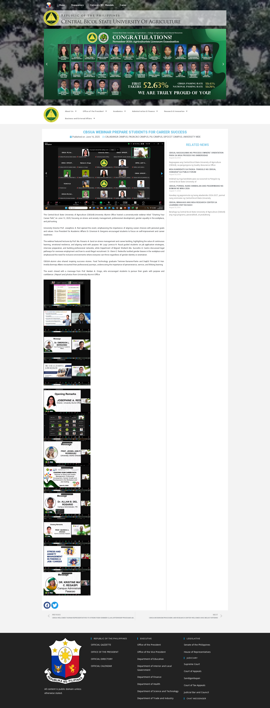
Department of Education (150, 658)
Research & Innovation (174, 111)
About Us (69, 111)
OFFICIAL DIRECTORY (101, 658)
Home (62, 5)
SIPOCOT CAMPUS (172, 137)
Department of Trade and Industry (155, 698)
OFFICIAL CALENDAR (101, 665)
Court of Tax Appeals (194, 685)
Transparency (77, 5)
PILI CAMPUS (156, 137)
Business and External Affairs (78, 118)
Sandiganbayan (192, 678)
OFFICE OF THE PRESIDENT (104, 651)
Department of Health (148, 683)
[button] (122, 101)
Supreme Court (192, 664)
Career (123, 5)
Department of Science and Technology (157, 691)
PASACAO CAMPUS (139, 137)
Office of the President (93, 111)
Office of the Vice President (151, 651)
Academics (118, 111)
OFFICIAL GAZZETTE (101, 644)
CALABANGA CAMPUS (116, 137)
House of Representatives (197, 651)
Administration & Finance (143, 111)
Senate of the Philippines (197, 644)
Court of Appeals (192, 671)
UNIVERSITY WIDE (192, 137)
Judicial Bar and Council (196, 692)
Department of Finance (149, 676)
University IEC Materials (102, 5)
